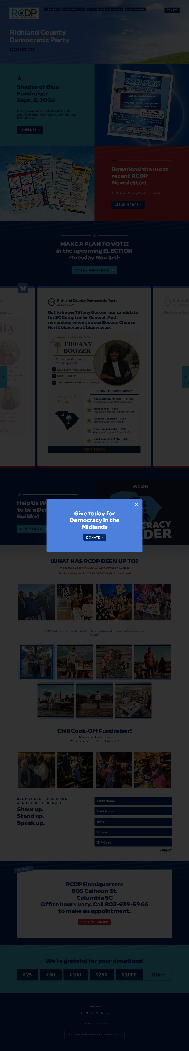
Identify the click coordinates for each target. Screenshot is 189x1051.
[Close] (136, 504)
